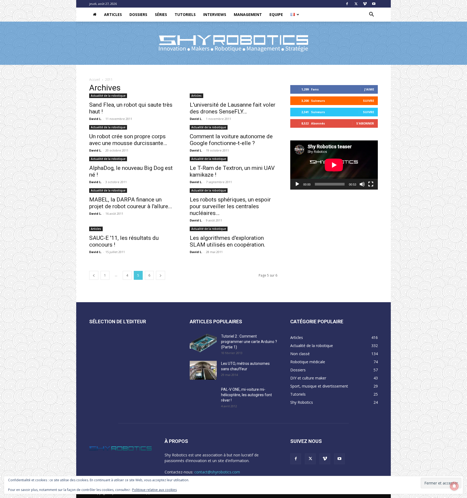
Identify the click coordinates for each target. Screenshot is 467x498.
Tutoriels (185, 14)
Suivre (368, 101)
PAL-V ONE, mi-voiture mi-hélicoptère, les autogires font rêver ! (246, 394)
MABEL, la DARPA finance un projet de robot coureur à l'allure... (130, 203)
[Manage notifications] (454, 486)
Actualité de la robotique (108, 95)
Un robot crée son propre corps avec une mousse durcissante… (128, 139)
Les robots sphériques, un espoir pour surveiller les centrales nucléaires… (230, 206)
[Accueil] (94, 15)
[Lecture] (297, 184)
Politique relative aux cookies (154, 489)
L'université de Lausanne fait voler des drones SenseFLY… (232, 108)
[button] (371, 15)
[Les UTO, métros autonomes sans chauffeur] (203, 370)
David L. (95, 119)
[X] (356, 4)
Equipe (276, 14)
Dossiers (138, 14)
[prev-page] (93, 275)
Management (248, 14)
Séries (161, 14)
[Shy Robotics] (233, 43)
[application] (334, 165)
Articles (113, 14)
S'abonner (365, 123)
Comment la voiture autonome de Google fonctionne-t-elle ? (231, 139)
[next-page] (160, 275)
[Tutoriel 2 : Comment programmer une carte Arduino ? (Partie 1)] (203, 343)
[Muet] (362, 184)
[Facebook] (347, 4)
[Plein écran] (370, 184)
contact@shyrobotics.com (217, 472)
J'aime (369, 89)
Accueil (94, 79)
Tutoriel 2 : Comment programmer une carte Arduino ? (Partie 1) (249, 341)
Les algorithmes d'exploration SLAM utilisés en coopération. (227, 241)
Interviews (214, 14)
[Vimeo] (365, 4)
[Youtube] (374, 4)
